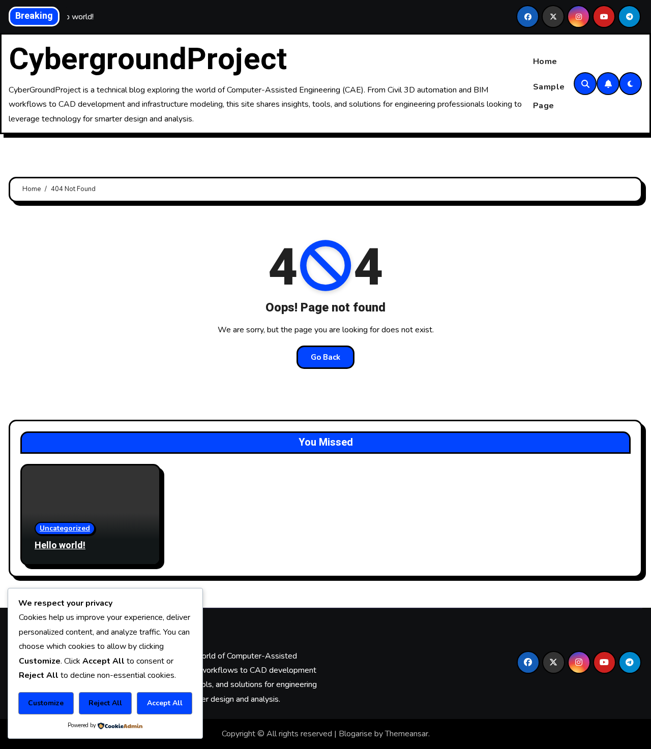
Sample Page (549, 96)
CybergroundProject (148, 59)
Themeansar (406, 733)
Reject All (105, 703)
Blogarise (355, 733)
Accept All (165, 703)
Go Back (325, 357)
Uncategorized (65, 528)
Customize (46, 703)
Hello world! (60, 545)
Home (545, 61)
